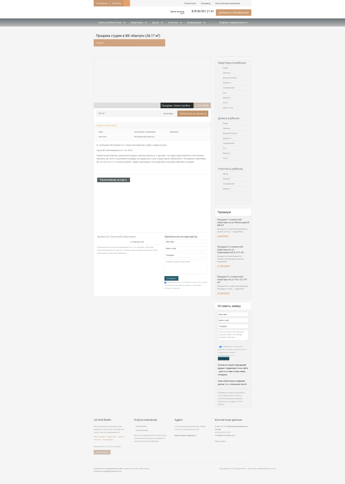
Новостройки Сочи (109, 22)
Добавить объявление (234, 12)
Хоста (225, 102)
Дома (155, 22)
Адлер (225, 68)
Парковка (174, 131)
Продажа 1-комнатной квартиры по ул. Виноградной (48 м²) (233, 222)
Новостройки (99, 436)
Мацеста (226, 97)
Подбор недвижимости (233, 22)
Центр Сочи (228, 107)
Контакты (116, 3)
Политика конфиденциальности (107, 471)
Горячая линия (102, 452)
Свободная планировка (145, 131)
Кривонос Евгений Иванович (116, 236)
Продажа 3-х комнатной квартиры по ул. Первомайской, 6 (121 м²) (230, 249)
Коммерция (194, 22)
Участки (173, 22)
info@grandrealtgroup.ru (225, 435)
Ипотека (102, 136)
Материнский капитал (144, 136)
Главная (100, 42)
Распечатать (168, 113)
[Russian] (249, 2)
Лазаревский (228, 87)
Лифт (101, 131)
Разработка (99, 468)
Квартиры (137, 22)
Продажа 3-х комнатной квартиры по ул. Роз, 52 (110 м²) (232, 279)
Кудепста (227, 82)
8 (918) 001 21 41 (203, 11)
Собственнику (142, 430)
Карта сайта (220, 441)
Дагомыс (226, 73)
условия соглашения (172, 288)
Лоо (224, 92)
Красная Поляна (230, 77)
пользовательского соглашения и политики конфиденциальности (232, 352)
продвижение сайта (114, 468)
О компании (101, 3)
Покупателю (141, 426)
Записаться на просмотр (193, 113)
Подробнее (238, 231)
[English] (244, 2)
